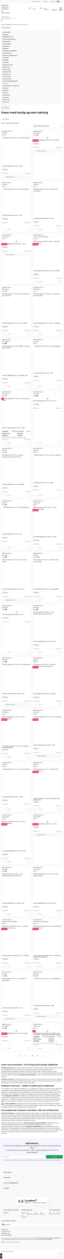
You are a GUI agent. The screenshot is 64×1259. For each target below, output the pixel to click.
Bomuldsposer (6, 41)
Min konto (52, 1)
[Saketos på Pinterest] (7, 1192)
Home (2, 24)
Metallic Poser (6, 67)
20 (33, 1055)
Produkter (8, 24)
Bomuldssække (6, 43)
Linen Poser (5, 62)
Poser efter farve (7, 78)
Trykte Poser (5, 99)
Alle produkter (6, 32)
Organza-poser (6, 71)
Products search (5, 16)
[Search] (1, 21)
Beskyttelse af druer (7, 36)
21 (37, 1055)
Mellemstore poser (7, 64)
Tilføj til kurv (29, 229)
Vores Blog (34, 1)
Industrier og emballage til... (10, 55)
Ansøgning (5, 34)
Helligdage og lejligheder (9, 50)
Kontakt (45, 1)
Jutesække (5, 57)
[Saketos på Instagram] (12, 1192)
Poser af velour (6, 76)
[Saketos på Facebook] (5, 1192)
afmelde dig (36, 1160)
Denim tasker (6, 46)
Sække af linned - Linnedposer (10, 85)
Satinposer (5, 88)
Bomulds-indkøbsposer (9, 39)
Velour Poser (6, 102)
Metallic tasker (6, 69)
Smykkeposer (6, 95)
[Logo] (10, 9)
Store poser (5, 97)
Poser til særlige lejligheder (10, 81)
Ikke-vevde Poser (7, 53)
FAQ (39, 1)
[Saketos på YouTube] (9, 1192)
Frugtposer (5, 48)
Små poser (5, 92)
